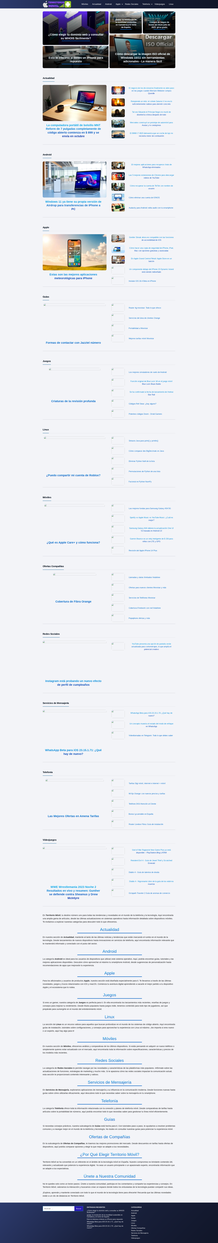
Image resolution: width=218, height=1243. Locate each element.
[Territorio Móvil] (57, 4)
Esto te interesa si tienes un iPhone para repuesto (105, 1219)
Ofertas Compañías (53, 566)
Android (108, 4)
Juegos (47, 361)
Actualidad (96, 4)
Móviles (85, 4)
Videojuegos (160, 4)
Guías (46, 296)
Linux (171, 4)
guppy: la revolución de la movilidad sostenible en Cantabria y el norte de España (105, 1216)
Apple (118, 4)
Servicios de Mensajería (56, 703)
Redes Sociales (131, 4)
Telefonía (146, 4)
